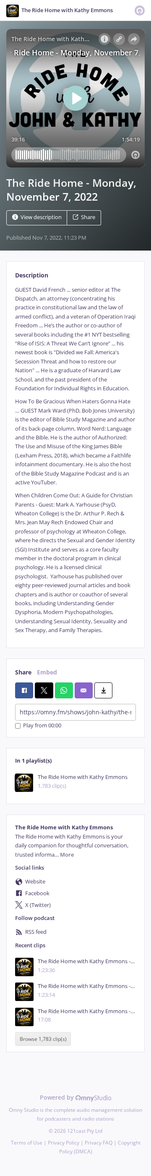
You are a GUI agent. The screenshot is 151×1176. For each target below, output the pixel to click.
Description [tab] (31, 275)
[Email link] (84, 690)
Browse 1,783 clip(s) (43, 1039)
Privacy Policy (63, 1142)
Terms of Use (26, 1142)
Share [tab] (23, 672)
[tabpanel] (75, 460)
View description (41, 217)
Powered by (58, 1097)
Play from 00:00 (42, 726)
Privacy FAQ (98, 1142)
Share (88, 217)
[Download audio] (103, 690)
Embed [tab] (47, 672)
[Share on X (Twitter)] (44, 690)
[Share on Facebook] (24, 690)
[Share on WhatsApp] (64, 690)
